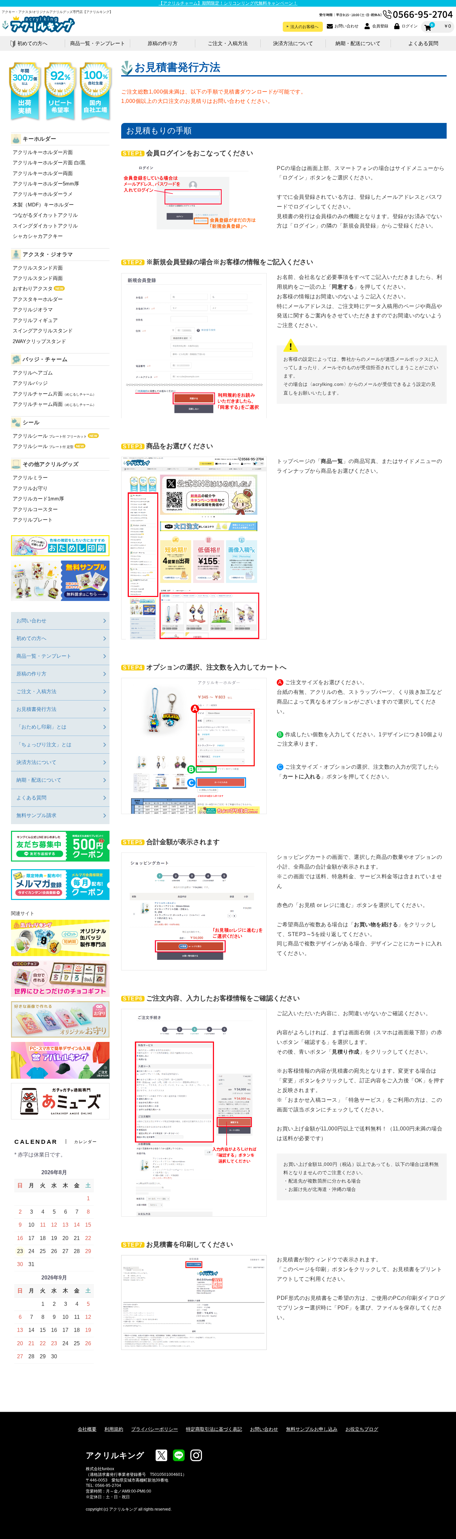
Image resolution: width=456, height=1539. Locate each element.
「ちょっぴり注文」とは (43, 744)
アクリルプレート (33, 519)
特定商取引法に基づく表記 (214, 1429)
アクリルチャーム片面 (54, 394)
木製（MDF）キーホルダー (43, 204)
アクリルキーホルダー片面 (43, 152)
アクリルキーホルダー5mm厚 (46, 183)
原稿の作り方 (163, 43)
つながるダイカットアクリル (45, 215)
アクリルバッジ (30, 383)
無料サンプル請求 (36, 815)
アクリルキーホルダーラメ (43, 194)
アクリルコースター (35, 509)
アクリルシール (55, 436)
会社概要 (87, 1429)
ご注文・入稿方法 (228, 43)
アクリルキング (115, 1455)
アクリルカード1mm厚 (38, 498)
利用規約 (113, 1429)
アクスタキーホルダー (38, 299)
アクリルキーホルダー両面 (43, 173)
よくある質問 (423, 43)
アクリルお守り (30, 488)
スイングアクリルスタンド (43, 330)
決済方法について (293, 43)
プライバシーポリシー (154, 1429)
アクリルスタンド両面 (38, 278)
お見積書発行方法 (36, 709)
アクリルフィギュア (35, 320)
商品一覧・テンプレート (97, 43)
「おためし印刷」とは (41, 727)
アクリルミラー (30, 477)
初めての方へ (32, 43)
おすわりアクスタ (38, 288)
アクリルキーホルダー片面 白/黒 (49, 162)
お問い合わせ (31, 620)
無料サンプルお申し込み (311, 1429)
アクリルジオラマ (33, 309)
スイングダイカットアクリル (45, 225)
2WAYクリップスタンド (39, 341)
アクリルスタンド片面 (38, 268)
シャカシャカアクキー (38, 236)
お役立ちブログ (362, 1429)
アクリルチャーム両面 (54, 404)
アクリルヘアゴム (33, 372)
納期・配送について (358, 43)
